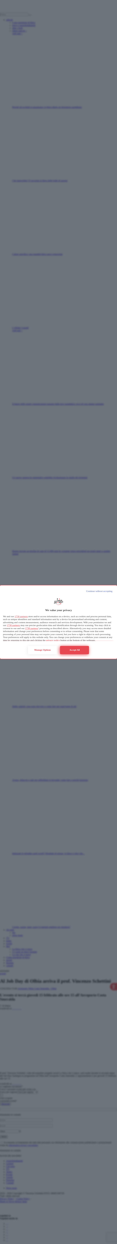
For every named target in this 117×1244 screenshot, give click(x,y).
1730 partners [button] (21, 616)
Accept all (74, 650)
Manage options (42, 650)
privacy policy (53, 640)
